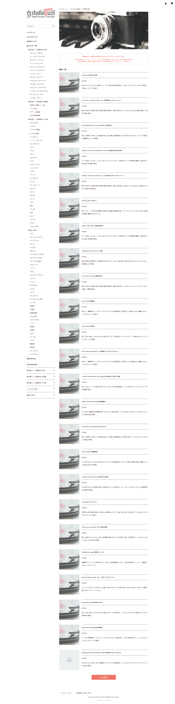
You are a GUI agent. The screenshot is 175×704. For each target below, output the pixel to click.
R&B (31, 206)
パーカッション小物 (36, 299)
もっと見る (103, 677)
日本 (31, 213)
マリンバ (32, 282)
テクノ (32, 161)
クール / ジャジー (35, 74)
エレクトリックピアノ (36, 237)
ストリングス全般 (35, 261)
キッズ (32, 147)
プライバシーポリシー (67, 693)
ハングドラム (34, 354)
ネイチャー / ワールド (37, 60)
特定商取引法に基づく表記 (83, 693)
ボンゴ (32, 292)
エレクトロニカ (35, 144)
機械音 (32, 344)
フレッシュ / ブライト (36, 53)
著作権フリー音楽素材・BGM (37, 50)
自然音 (32, 347)
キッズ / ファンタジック (37, 67)
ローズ (32, 244)
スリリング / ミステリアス (38, 87)
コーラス (33, 302)
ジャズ (32, 151)
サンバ (32, 192)
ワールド (32, 209)
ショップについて (32, 37)
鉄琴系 (32, 327)
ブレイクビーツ (35, 185)
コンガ (32, 289)
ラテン (32, 202)
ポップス (32, 195)
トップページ (63, 9)
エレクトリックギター (36, 258)
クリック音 (33, 108)
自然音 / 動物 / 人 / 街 (37, 105)
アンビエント (34, 137)
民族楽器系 (33, 313)
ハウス (32, 171)
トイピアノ (33, 247)
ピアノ (32, 234)
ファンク (32, 182)
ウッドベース (34, 265)
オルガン (32, 251)
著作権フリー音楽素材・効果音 (38, 102)
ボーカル (33, 337)
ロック (32, 216)
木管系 (32, 309)
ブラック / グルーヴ (36, 77)
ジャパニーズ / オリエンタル (39, 91)
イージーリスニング (36, 140)
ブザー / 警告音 (35, 112)
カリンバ (32, 278)
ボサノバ (32, 188)
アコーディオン (34, 320)
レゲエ (32, 223)
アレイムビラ (34, 351)
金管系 (32, 306)
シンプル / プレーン (36, 98)
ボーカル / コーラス (36, 94)
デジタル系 (33, 316)
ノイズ (32, 340)
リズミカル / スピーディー (38, 80)
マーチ (32, 199)
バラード (32, 175)
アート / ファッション (36, 63)
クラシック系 (34, 226)
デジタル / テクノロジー (37, 84)
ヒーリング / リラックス (37, 56)
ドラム (32, 271)
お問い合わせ (31, 358)
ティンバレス (34, 296)
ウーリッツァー (34, 240)
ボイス (32, 333)
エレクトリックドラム (36, 275)
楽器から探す (32, 230)
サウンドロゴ (34, 123)
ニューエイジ (34, 168)
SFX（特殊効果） (35, 115)
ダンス (32, 154)
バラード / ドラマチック (37, 70)
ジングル (33, 126)
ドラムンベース (34, 164)
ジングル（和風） (35, 129)
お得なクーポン (32, 41)
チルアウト (33, 157)
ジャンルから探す (75, 9)
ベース (32, 268)
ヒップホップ (34, 178)
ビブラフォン (34, 285)
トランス (32, 219)
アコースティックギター (37, 254)
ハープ (32, 323)
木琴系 (32, 330)
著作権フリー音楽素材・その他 (38, 119)
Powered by (101, 700)
